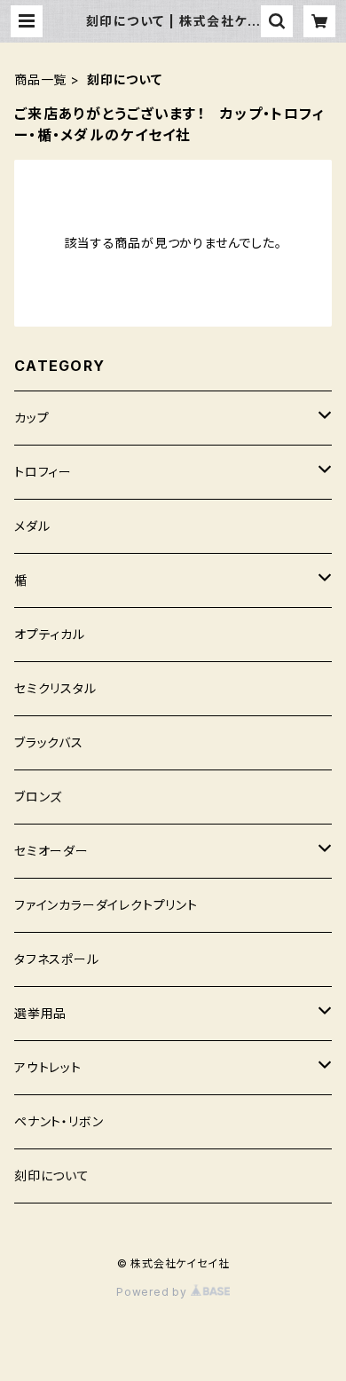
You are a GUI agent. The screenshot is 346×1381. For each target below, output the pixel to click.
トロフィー (43, 471)
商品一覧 (40, 79)
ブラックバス (48, 742)
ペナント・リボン (58, 1121)
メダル (32, 525)
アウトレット (48, 1067)
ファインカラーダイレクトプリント (106, 904)
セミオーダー (51, 850)
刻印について (52, 1175)
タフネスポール (56, 959)
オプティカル (49, 634)
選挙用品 (40, 1013)
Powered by (153, 1291)
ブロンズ (38, 796)
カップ (31, 417)
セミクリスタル (55, 688)
